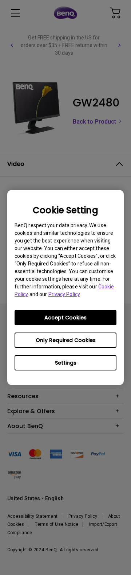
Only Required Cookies (66, 340)
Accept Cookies (65, 317)
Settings (65, 362)
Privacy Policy (64, 294)
